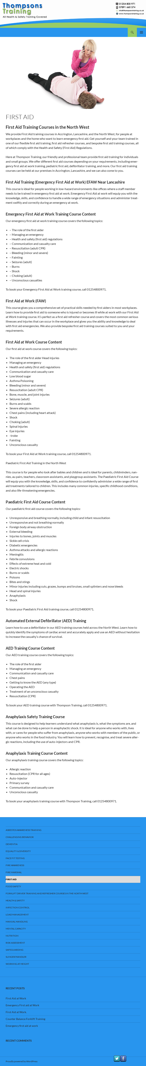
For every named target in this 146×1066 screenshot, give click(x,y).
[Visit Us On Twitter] (117, 1058)
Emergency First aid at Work (22, 1005)
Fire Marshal (14, 872)
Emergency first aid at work (22, 1025)
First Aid (11, 879)
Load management (17, 914)
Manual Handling (17, 921)
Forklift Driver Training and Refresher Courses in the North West (47, 893)
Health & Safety (15, 900)
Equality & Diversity (18, 851)
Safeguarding (14, 949)
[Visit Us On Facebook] (123, 1058)
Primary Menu (141, 32)
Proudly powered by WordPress (21, 1061)
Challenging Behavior (20, 837)
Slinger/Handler (16, 956)
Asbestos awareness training (23, 830)
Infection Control (17, 907)
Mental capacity (16, 928)
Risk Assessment (15, 942)
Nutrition (12, 935)
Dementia (11, 844)
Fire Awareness (15, 865)
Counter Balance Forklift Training (25, 1018)
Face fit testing (15, 858)
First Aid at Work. (16, 1012)
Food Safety (13, 886)
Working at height (17, 963)
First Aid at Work (16, 998)
